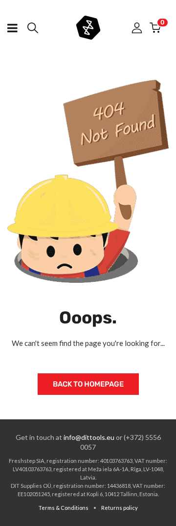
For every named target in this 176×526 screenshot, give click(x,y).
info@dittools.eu (89, 437)
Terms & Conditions (63, 507)
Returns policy (119, 507)
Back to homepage (88, 384)
